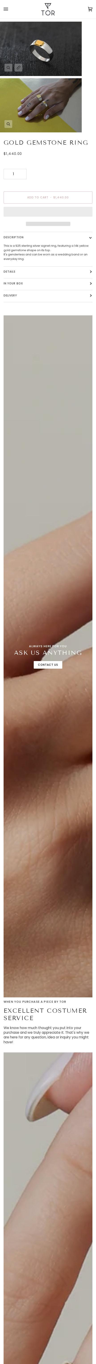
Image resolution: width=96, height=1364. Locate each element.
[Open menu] (10, 9)
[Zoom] (8, 68)
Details (10, 271)
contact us (48, 665)
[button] (48, 213)
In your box (13, 283)
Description (14, 237)
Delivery (10, 295)
